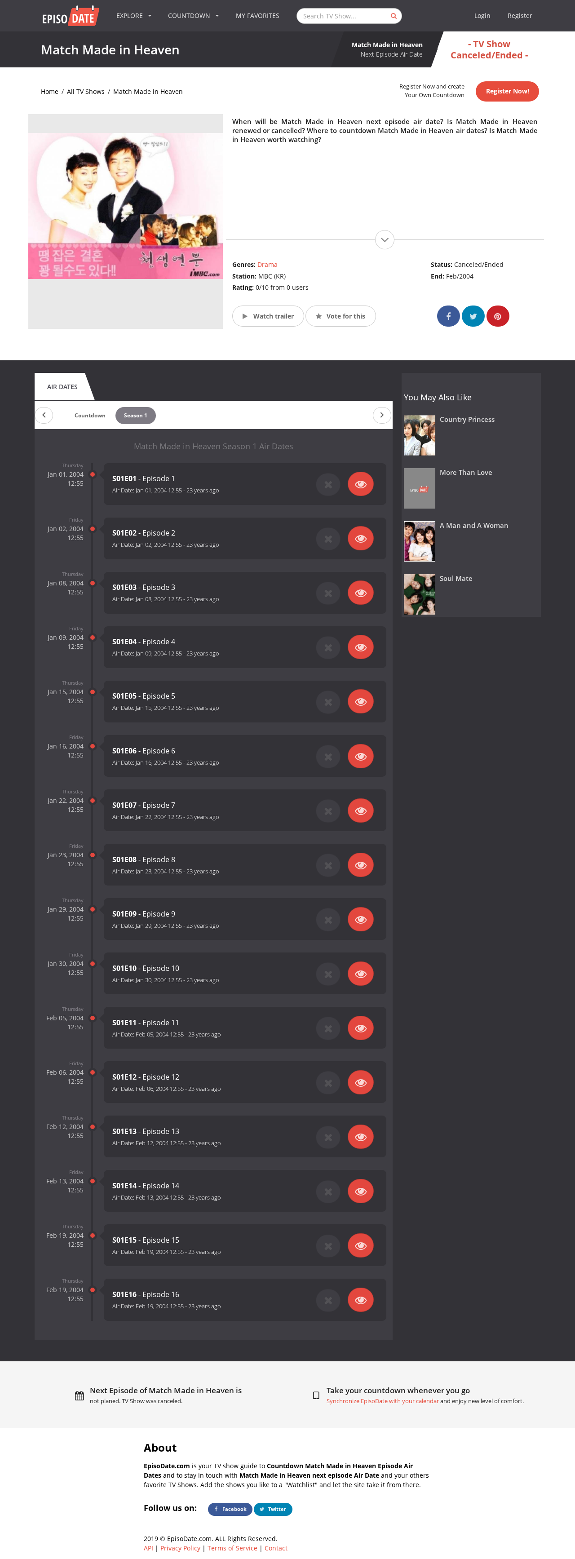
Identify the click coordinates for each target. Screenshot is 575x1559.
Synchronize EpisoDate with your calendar (383, 1401)
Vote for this (345, 316)
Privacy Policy (180, 1548)
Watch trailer (273, 316)
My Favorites (257, 15)
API (148, 1548)
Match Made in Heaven (148, 91)
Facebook (234, 1509)
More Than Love (466, 472)
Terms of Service (232, 1548)
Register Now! (507, 91)
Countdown (90, 415)
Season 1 (135, 415)
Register (520, 15)
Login (482, 15)
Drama (267, 264)
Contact (276, 1548)
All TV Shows (86, 91)
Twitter (276, 1509)
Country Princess (467, 419)
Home (49, 91)
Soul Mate (456, 578)
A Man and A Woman (474, 525)
